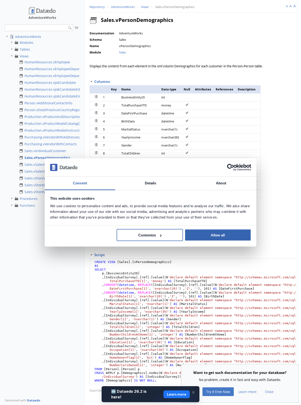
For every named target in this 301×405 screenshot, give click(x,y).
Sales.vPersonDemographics (47, 157)
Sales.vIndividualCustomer (45, 151)
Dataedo (33, 400)
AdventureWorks (28, 36)
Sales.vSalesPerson (39, 164)
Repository (97, 7)
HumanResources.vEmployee (47, 62)
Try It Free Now (218, 391)
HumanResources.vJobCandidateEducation (58, 89)
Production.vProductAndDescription (52, 116)
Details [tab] (150, 183)
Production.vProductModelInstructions (54, 130)
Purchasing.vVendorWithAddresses (52, 137)
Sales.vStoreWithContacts (44, 185)
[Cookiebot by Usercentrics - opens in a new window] (230, 167)
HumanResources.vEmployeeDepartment (56, 69)
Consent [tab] (80, 183)
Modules (26, 42)
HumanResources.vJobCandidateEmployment (60, 96)
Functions (27, 205)
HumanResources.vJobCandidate (50, 82)
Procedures (29, 198)
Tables (25, 49)
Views (24, 56)
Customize (147, 235)
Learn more (247, 391)
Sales (122, 52)
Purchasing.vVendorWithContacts (50, 144)
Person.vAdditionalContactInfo (48, 103)
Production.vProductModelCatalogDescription (60, 123)
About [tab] (221, 183)
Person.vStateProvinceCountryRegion (53, 110)
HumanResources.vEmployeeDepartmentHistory (62, 75)
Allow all (218, 235)
